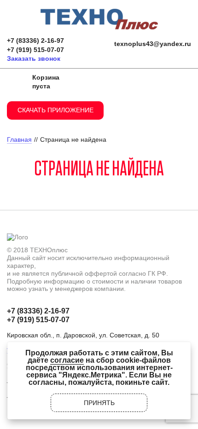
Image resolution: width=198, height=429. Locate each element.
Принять (99, 402)
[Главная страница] (99, 12)
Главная (19, 139)
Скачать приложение (55, 110)
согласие (67, 360)
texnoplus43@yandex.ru (152, 43)
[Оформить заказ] (16, 82)
